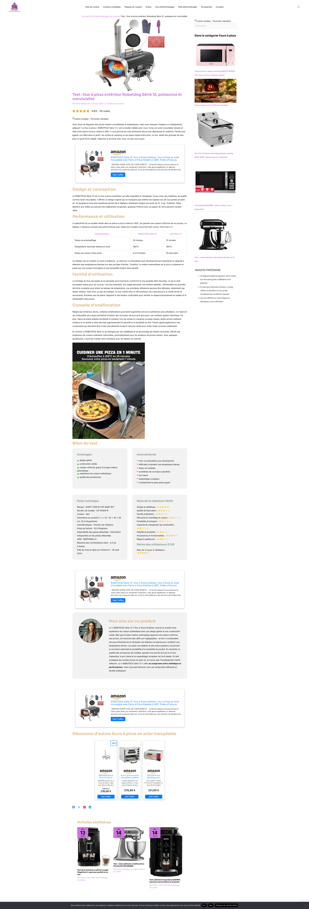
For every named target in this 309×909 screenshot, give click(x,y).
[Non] (306, 905)
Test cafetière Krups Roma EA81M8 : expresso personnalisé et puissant (165, 881)
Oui (204, 905)
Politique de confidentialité (226, 905)
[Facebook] (73, 807)
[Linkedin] (90, 807)
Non (210, 905)
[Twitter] (79, 807)
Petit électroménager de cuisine (125, 869)
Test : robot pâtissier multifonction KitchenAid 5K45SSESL (128, 865)
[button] (299, 6)
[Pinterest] (84, 807)
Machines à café (83, 877)
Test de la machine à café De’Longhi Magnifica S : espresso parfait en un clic (92, 872)
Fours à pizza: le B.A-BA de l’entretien (211, 105)
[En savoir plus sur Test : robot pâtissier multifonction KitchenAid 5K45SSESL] (129, 844)
